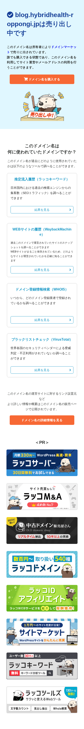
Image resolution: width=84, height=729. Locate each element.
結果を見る (42, 209)
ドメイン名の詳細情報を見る (41, 420)
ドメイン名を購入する (44, 79)
